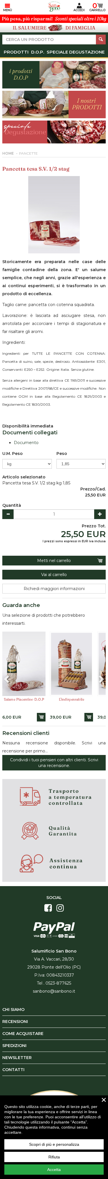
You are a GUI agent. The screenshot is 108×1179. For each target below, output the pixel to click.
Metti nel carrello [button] (54, 560)
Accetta (54, 1169)
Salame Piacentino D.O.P (24, 699)
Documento (26, 442)
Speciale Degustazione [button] (76, 52)
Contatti (13, 1069)
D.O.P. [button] (37, 52)
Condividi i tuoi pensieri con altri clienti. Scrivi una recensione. (54, 762)
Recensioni (15, 1021)
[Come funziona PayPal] (54, 929)
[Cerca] (101, 39)
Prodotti (16, 52)
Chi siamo (13, 1009)
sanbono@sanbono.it (54, 991)
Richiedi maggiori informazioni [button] (54, 588)
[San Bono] (54, 6)
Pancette (28, 153)
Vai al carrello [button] (54, 574)
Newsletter (17, 1057)
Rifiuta (54, 1157)
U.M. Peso (12, 453)
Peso (61, 453)
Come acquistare (22, 1033)
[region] (54, 1137)
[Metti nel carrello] (41, 717)
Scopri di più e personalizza (54, 1144)
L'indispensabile (71, 699)
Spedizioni (14, 1045)
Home (8, 153)
